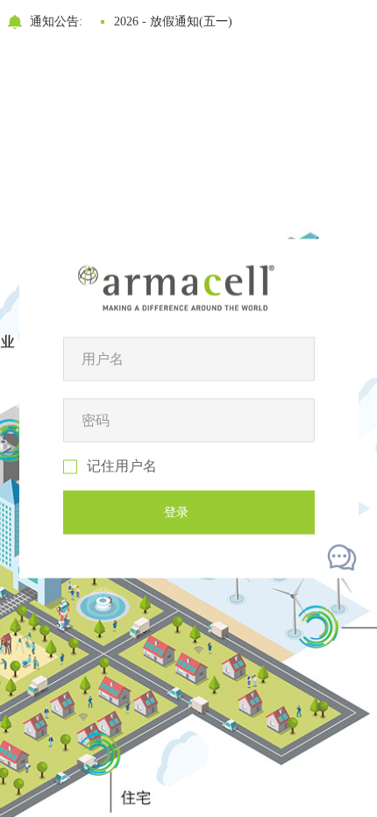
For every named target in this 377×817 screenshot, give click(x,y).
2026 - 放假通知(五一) (173, 21)
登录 (176, 512)
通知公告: (56, 21)
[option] (228, 22)
